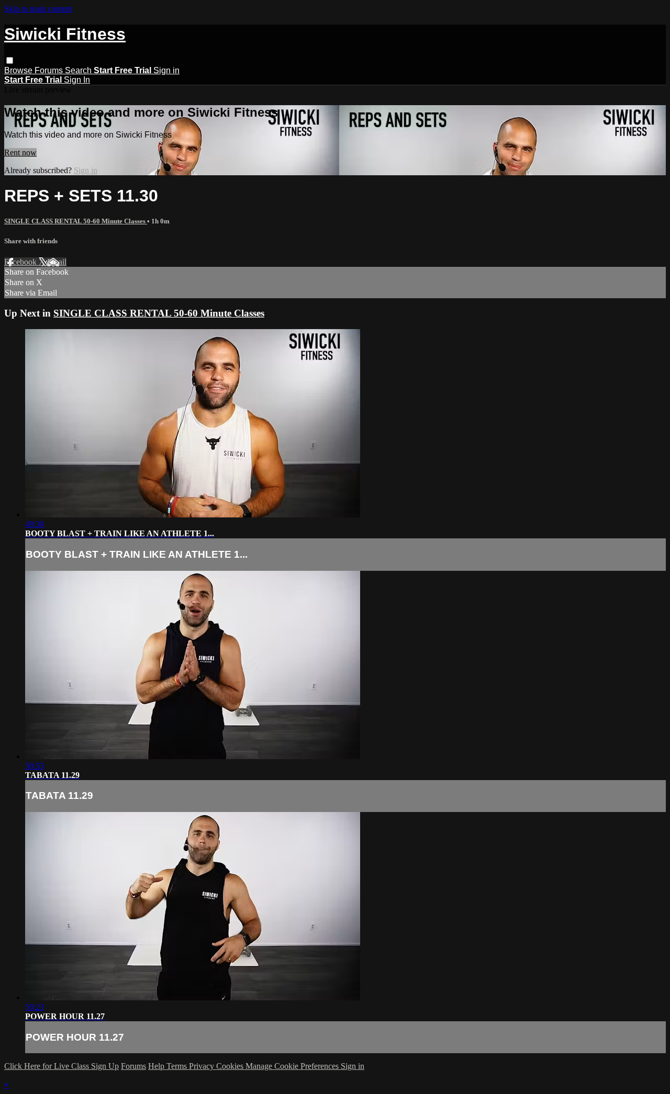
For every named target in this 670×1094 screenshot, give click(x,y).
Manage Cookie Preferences (293, 1066)
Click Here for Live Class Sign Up (61, 1066)
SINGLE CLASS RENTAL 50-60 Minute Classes (75, 221)
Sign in (166, 70)
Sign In (77, 79)
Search (79, 70)
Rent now (20, 152)
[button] (9, 60)
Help (157, 1066)
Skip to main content (38, 8)
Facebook (21, 261)
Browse (19, 70)
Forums (50, 70)
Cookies (230, 1066)
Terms (177, 1066)
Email (56, 261)
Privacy (202, 1066)
